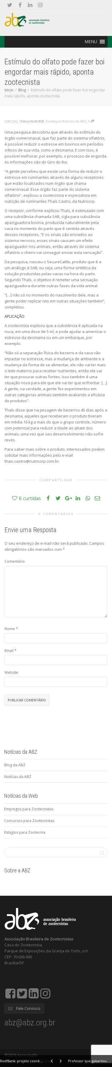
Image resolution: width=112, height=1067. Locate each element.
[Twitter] (10, 5)
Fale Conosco (27, 1008)
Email (8, 650)
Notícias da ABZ (74, 121)
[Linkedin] (30, 5)
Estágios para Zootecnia (24, 832)
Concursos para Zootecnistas (29, 820)
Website (11, 672)
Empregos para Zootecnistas (28, 809)
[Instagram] (40, 5)
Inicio (8, 90)
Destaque (53, 121)
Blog (22, 90)
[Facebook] (20, 5)
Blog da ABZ (14, 765)
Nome (9, 628)
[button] (91, 42)
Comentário (14, 561)
